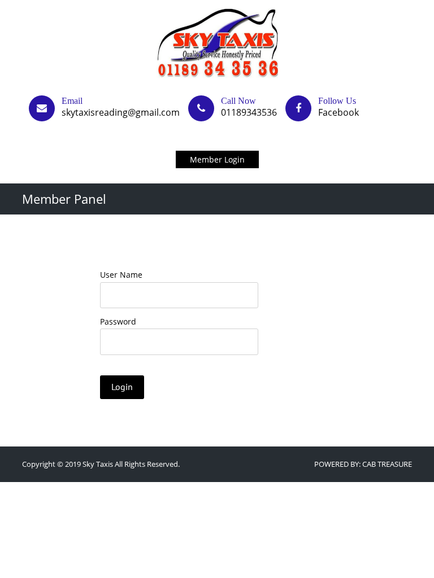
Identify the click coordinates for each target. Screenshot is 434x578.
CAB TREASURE (387, 464)
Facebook (338, 112)
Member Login (217, 159)
